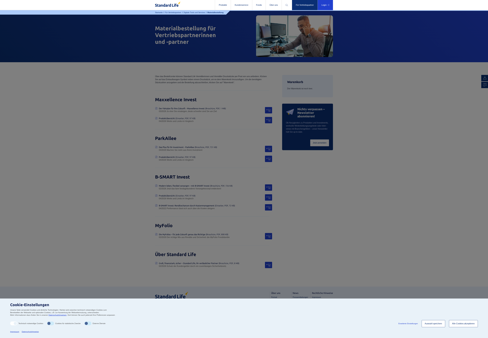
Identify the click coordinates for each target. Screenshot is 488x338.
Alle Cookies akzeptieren (463, 324)
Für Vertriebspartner (173, 12)
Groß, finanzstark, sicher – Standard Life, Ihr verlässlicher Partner (199, 263)
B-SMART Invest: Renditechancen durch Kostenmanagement (197, 205)
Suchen (298, 14)
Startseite (159, 12)
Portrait (274, 297)
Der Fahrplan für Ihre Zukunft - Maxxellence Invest (192, 108)
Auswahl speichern (433, 324)
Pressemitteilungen (300, 297)
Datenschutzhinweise (30, 332)
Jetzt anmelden (319, 143)
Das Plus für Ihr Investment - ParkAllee (188, 147)
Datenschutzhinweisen (58, 315)
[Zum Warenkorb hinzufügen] (268, 110)
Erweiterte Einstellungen (408, 324)
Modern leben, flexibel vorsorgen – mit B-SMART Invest (196, 186)
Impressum (316, 297)
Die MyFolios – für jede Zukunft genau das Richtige (193, 234)
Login (324, 5)
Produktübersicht (177, 118)
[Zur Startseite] (171, 295)
